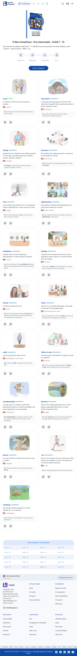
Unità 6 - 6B (61, 562)
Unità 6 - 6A (43, 562)
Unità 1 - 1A (8, 547)
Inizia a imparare (38, 68)
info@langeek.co (12, 608)
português (47, 647)
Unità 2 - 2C (8, 552)
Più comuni (58, 600)
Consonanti (58, 626)
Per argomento (60, 592)
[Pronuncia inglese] (43, 4)
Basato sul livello (60, 588)
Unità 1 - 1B (25, 547)
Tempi (31, 626)
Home (31, 588)
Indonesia (33, 647)
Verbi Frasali (7, 626)
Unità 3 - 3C (61, 552)
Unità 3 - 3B (43, 552)
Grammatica (33, 614)
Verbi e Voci (33, 630)
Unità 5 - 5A (61, 557)
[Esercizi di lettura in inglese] (47, 4)
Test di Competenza (61, 596)
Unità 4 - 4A (8, 557)
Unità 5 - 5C (25, 562)
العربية (15, 647)
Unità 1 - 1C (43, 547)
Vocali (57, 623)
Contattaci (32, 596)
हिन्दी (11, 647)
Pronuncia (59, 614)
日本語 (54, 647)
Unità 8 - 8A (61, 567)
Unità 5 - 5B (8, 562)
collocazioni (6, 623)
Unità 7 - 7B (25, 567)
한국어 (64, 647)
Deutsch (40, 647)
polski (69, 647)
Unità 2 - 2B (61, 547)
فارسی (27, 647)
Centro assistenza (34, 600)
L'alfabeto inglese (60, 619)
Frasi (30, 619)
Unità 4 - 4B (25, 557)
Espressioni (7, 614)
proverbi (5, 630)
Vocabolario (59, 584)
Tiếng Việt (5, 647)
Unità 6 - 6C (8, 567)
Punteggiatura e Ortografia (37, 623)
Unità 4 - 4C (43, 557)
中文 (59, 647)
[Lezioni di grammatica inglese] (34, 4)
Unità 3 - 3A (25, 552)
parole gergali (7, 619)
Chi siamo (32, 592)
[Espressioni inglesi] (38, 4)
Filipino (21, 647)
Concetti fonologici (61, 630)
